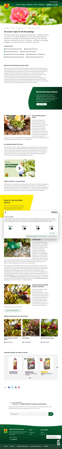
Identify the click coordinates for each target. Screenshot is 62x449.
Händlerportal (32, 432)
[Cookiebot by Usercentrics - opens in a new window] (52, 212)
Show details (52, 233)
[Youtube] (14, 439)
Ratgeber (23, 4)
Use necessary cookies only (32, 236)
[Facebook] (10, 439)
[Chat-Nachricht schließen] (60, 436)
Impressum (6, 446)
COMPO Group (44, 434)
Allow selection (44, 236)
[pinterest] (19, 387)
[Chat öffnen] (58, 443)
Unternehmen (41, 4)
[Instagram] (12, 439)
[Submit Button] (50, 414)
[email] (15, 387)
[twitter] (12, 387)
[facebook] (9, 387)
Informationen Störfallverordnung (22, 446)
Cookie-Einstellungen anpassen (36, 446)
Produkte (18, 4)
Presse (42, 432)
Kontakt (30, 434)
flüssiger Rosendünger (9, 275)
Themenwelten (30, 4)
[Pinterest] (16, 439)
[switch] (24, 229)
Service (35, 4)
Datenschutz (12, 446)
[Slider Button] (57, 367)
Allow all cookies (52, 236)
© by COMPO (46, 446)
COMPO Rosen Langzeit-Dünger (18, 276)
